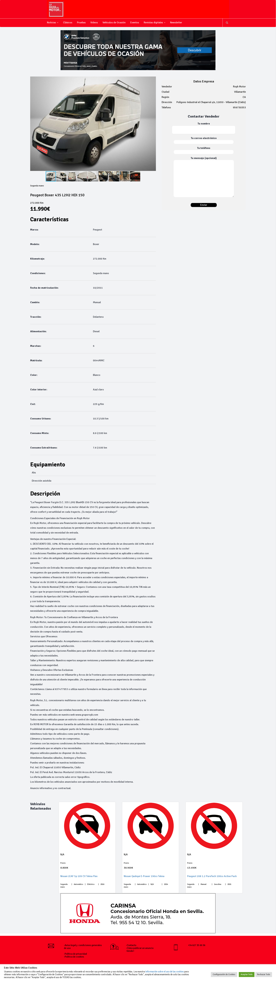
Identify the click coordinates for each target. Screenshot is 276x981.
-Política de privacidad (75, 953)
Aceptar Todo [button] (247, 974)
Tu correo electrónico (204, 138)
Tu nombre (204, 123)
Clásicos (67, 22)
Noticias (51, 22)
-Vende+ (130, 951)
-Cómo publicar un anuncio (139, 948)
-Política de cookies (74, 956)
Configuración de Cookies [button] (224, 974)
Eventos (134, 22)
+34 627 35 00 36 (196, 945)
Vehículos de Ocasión (114, 22)
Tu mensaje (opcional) (204, 158)
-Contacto (131, 945)
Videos (94, 22)
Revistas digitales (153, 22)
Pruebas (81, 22)
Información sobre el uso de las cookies (164, 971)
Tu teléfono (203, 148)
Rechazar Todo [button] (263, 974)
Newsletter (176, 22)
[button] (153, 123)
